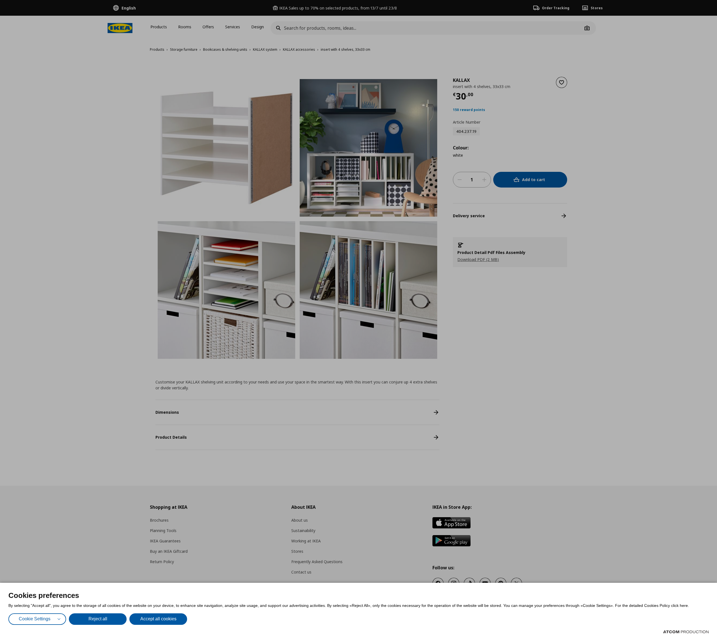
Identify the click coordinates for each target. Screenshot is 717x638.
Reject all (98, 618)
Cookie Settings (34, 618)
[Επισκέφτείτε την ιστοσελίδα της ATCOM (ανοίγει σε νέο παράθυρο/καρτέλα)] (686, 632)
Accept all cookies (158, 618)
